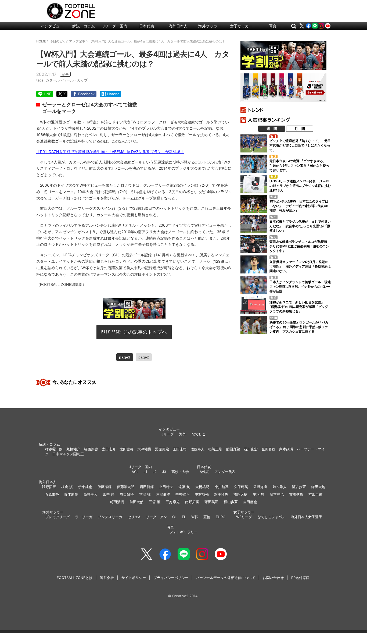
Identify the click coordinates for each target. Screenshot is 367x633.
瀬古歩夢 (299, 487)
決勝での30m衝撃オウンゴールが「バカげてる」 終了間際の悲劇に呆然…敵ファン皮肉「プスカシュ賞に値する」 (298, 326)
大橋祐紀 (202, 487)
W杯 (194, 517)
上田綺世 (166, 487)
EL (184, 517)
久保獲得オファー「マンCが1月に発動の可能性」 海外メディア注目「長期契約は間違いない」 (300, 266)
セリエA (134, 517)
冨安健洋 (163, 494)
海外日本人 (178, 26)
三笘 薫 (154, 502)
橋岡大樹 (240, 494)
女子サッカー (241, 26)
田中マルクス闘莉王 (68, 454)
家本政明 (286, 449)
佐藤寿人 (197, 449)
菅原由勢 (52, 494)
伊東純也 (85, 487)
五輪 (206, 517)
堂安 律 (145, 494)
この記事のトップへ (145, 332)
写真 (272, 26)
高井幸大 (91, 494)
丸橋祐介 (73, 449)
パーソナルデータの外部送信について (225, 577)
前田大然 (136, 502)
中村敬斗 (182, 494)
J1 (145, 472)
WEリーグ (244, 517)
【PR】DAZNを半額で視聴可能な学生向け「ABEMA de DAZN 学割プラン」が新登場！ (110, 151)
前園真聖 (233, 449)
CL (174, 517)
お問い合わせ (273, 577)
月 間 (299, 128)
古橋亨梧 (296, 494)
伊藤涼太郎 (125, 487)
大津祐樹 (144, 449)
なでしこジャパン (271, 517)
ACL (135, 472)
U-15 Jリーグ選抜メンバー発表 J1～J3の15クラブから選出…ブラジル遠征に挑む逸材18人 (300, 185)
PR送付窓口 (300, 577)
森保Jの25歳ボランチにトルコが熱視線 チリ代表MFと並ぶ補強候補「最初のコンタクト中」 (299, 246)
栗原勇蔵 (162, 449)
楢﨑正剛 (215, 449)
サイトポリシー (133, 577)
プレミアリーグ (57, 517)
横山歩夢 (231, 502)
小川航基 (222, 487)
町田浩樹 (117, 502)
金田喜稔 (268, 449)
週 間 (272, 128)
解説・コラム (83, 26)
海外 (182, 434)
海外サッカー (209, 26)
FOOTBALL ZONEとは (74, 577)
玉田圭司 (180, 449)
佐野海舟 (260, 487)
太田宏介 (109, 449)
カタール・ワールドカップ (67, 80)
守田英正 (211, 502)
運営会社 (107, 577)
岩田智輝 (147, 487)
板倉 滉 (67, 487)
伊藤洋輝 (104, 487)
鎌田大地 (318, 487)
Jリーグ (167, 434)
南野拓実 (192, 502)
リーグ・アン (156, 517)
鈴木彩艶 (71, 494)
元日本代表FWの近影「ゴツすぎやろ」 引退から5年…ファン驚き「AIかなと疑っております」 (299, 165)
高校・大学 (180, 472)
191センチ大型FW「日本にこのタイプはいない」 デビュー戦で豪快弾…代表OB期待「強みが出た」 (298, 205)
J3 (164, 472)
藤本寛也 (277, 494)
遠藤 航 (184, 487)
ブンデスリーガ (110, 517)
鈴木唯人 (280, 487)
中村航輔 (202, 494)
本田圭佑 (315, 494)
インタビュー (52, 26)
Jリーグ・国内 (115, 26)
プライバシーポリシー (170, 577)
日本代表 (146, 26)
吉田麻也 (250, 502)
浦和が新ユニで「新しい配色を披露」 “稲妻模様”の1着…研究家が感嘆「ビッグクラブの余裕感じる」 (298, 306)
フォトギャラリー (183, 532)
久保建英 (241, 487)
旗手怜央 (221, 494)
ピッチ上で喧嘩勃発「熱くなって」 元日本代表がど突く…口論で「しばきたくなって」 (300, 145)
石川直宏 (251, 449)
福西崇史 (91, 449)
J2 (155, 472)
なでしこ (199, 434)
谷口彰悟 (127, 494)
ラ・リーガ (83, 517)
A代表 (204, 472)
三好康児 (173, 502)
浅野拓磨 (49, 487)
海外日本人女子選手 (306, 517)
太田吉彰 (127, 449)
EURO (220, 517)
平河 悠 (258, 494)
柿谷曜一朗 (54, 449)
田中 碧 (108, 494)
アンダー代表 (224, 472)
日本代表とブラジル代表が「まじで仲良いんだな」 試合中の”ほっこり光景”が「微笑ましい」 (300, 226)
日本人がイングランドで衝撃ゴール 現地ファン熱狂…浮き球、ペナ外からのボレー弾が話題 (300, 286)
